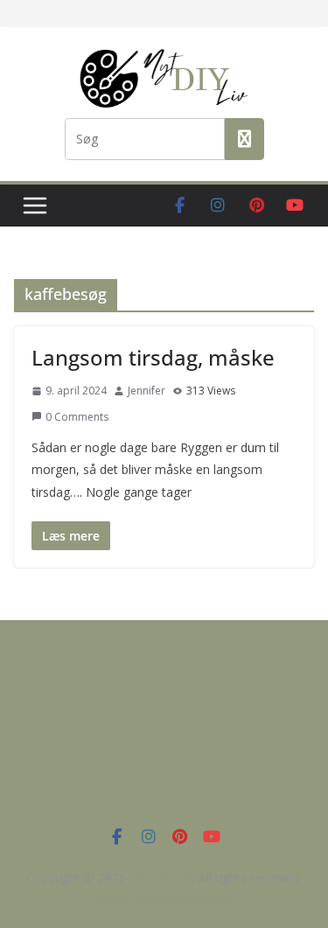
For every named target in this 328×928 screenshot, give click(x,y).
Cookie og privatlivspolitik (164, 899)
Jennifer (146, 390)
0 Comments (76, 416)
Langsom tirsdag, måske (153, 357)
